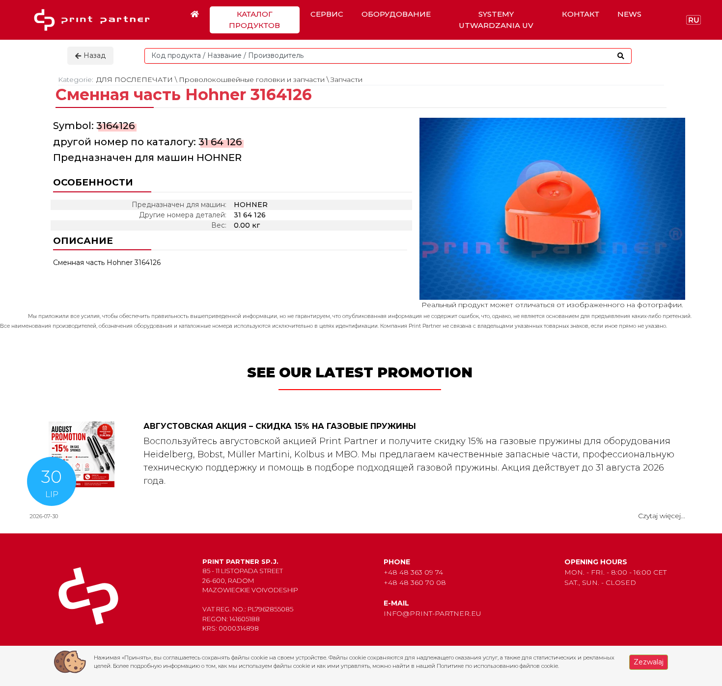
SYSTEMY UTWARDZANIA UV (496, 19)
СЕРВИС (326, 14)
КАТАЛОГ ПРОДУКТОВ (254, 19)
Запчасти (346, 79)
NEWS (629, 14)
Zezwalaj (649, 662)
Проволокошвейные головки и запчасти (252, 79)
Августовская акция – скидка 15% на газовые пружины (279, 426)
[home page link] (95, 20)
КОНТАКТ (580, 14)
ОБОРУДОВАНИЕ (396, 14)
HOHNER (219, 157)
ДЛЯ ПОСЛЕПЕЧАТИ (134, 79)
